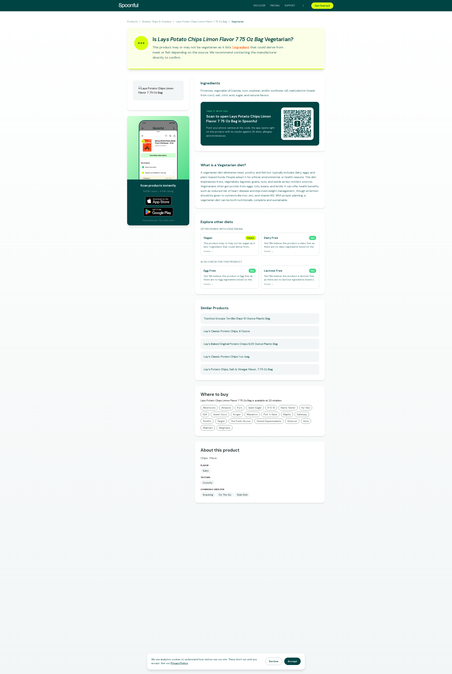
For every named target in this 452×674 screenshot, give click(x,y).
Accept (292, 661)
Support (290, 5)
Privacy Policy (179, 663)
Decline (273, 661)
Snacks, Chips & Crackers (157, 21)
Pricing (274, 5)
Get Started (322, 5)
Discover (260, 5)
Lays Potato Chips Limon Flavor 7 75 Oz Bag (201, 21)
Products (132, 21)
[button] (240, 47)
